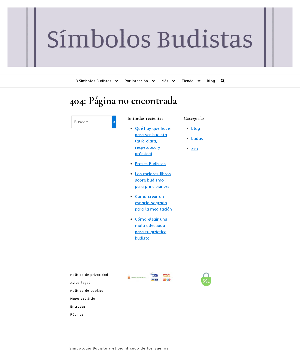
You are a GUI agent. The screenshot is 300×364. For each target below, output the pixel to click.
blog (195, 128)
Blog (211, 80)
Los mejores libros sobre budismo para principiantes (153, 180)
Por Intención (136, 80)
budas (197, 138)
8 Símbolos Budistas (93, 80)
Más (164, 80)
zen (194, 148)
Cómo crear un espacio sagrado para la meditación (153, 203)
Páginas (77, 314)
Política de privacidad (89, 275)
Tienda (187, 80)
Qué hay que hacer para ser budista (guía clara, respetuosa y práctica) (153, 141)
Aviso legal (80, 282)
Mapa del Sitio (82, 298)
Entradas (78, 306)
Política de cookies (87, 290)
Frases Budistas (150, 163)
